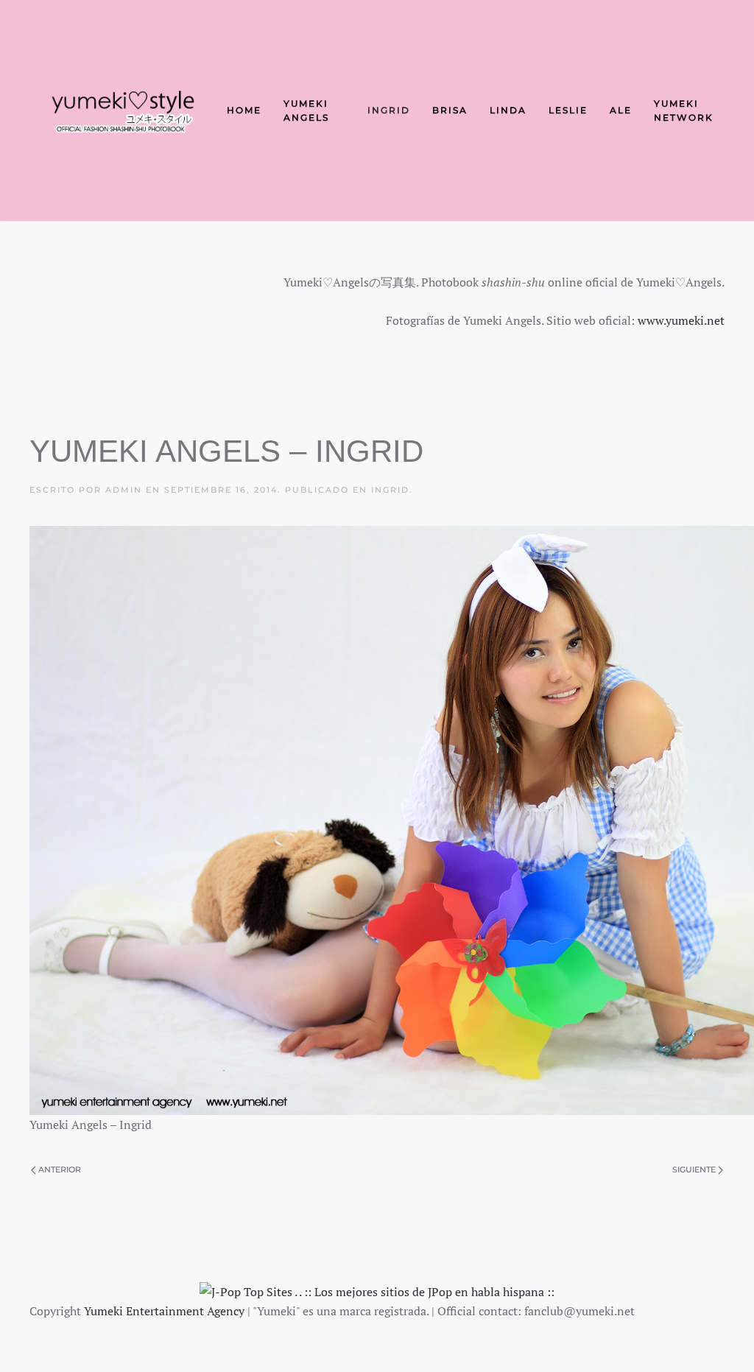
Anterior (59, 1169)
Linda (508, 110)
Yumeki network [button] (684, 111)
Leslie (568, 110)
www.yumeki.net (681, 320)
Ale (621, 110)
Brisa (450, 110)
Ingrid (388, 110)
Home (244, 110)
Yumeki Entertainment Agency (164, 1311)
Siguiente (694, 1169)
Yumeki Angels (306, 111)
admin (123, 490)
